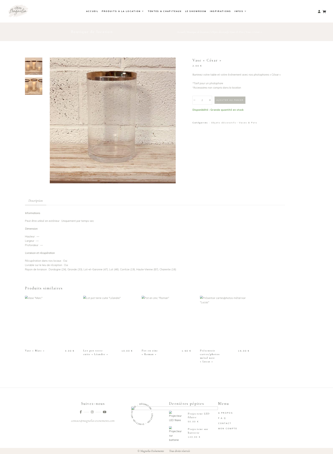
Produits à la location (121, 11)
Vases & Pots (236, 32)
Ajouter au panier (230, 100)
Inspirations (220, 11)
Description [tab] (35, 200)
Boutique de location (198, 32)
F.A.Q (222, 418)
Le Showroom (196, 11)
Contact (225, 423)
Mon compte (227, 428)
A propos (225, 413)
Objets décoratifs (220, 32)
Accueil (92, 11)
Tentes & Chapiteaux (165, 11)
